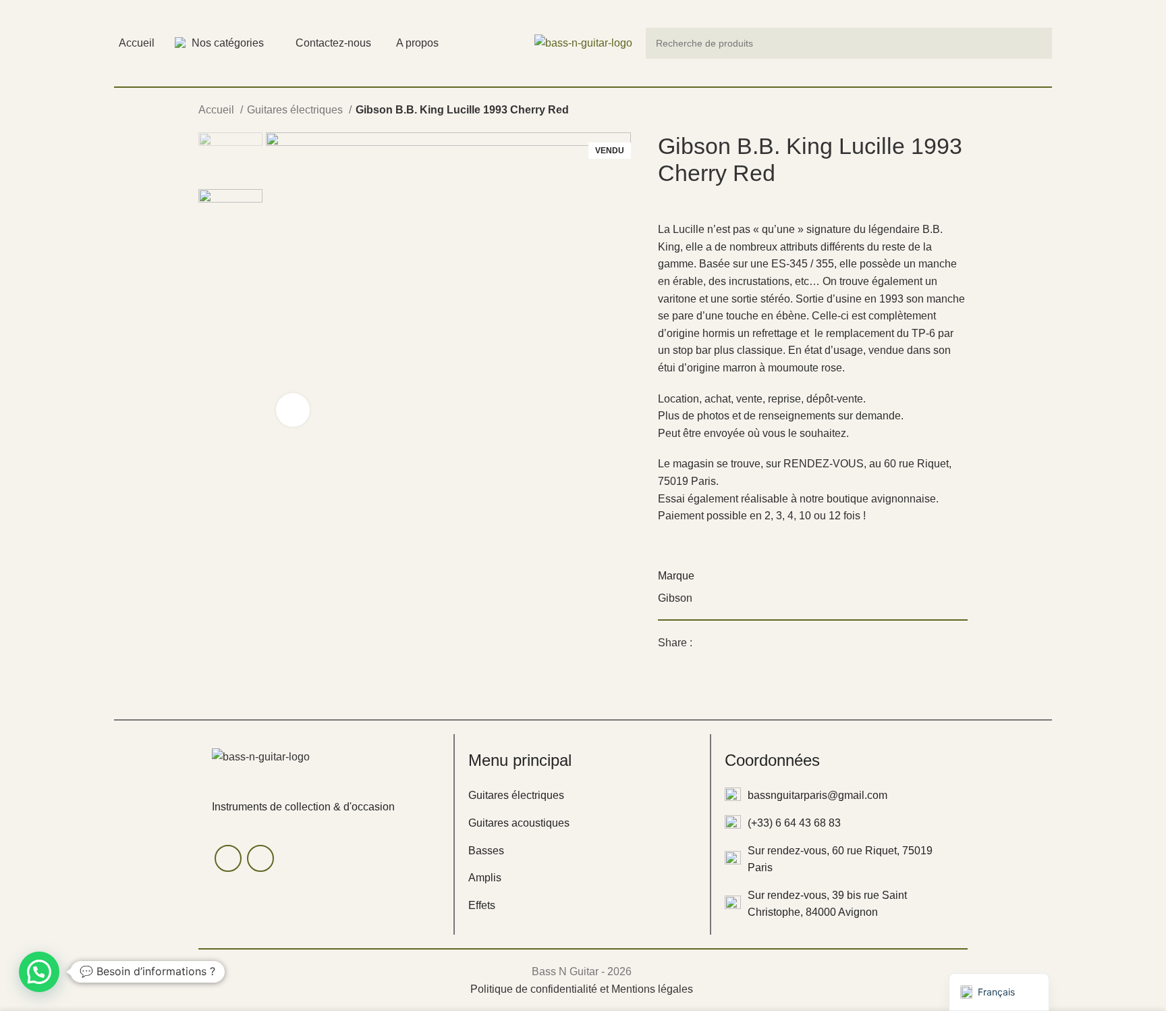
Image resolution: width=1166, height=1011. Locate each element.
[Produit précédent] (934, 111)
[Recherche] (1036, 43)
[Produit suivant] (961, 111)
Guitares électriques (296, 109)
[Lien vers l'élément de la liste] (582, 795)
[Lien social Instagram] (260, 858)
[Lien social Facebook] (703, 643)
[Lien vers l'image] (261, 756)
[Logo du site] (583, 42)
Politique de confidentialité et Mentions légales (581, 989)
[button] (39, 972)
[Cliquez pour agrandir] (293, 410)
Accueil (217, 109)
